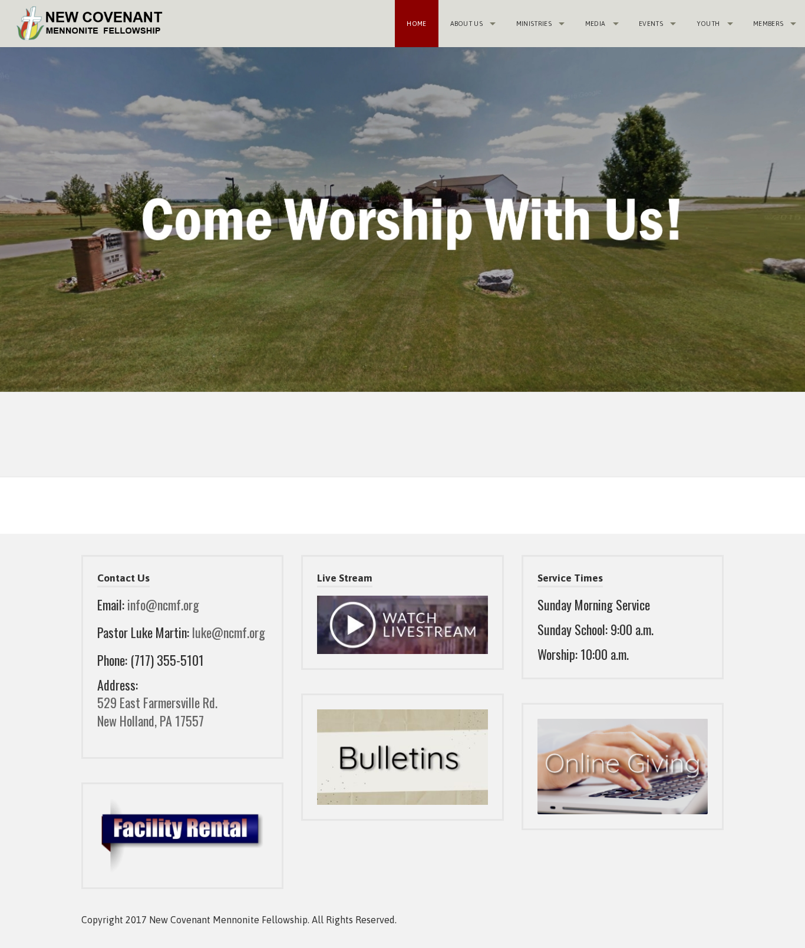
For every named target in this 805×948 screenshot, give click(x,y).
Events (651, 23)
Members (768, 23)
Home (416, 23)
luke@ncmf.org (228, 632)
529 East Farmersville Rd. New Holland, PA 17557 (157, 711)
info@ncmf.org (163, 604)
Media (595, 23)
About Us (466, 23)
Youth (708, 23)
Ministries (534, 23)
